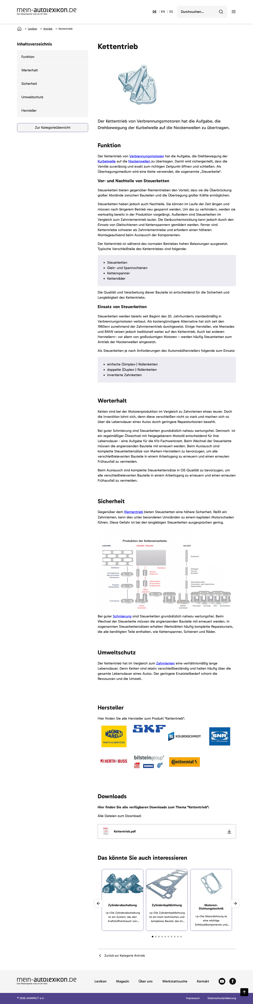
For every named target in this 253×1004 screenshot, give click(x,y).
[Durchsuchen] (221, 11)
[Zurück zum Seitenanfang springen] (244, 992)
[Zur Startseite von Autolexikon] (46, 11)
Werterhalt (29, 70)
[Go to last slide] (98, 903)
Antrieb (47, 28)
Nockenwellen (139, 161)
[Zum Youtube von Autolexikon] (222, 981)
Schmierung (122, 616)
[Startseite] (19, 28)
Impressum (193, 998)
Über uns (146, 981)
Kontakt (203, 981)
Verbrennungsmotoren (146, 156)
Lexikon (32, 28)
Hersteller (29, 110)
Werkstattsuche (174, 981)
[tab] (152, 936)
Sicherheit (29, 83)
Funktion (27, 57)
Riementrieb (133, 512)
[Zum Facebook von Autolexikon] (232, 981)
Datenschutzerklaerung (222, 998)
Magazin (122, 981)
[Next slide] (235, 903)
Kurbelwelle (107, 161)
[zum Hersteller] (114, 736)
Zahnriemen (165, 663)
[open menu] (233, 11)
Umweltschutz (32, 97)
